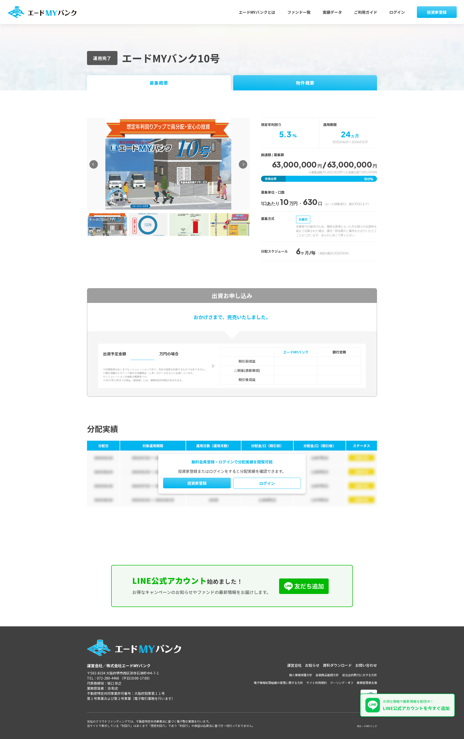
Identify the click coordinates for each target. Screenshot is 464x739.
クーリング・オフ (341, 682)
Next (243, 164)
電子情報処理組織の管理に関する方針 (278, 682)
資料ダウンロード (337, 665)
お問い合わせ (366, 665)
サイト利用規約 (316, 682)
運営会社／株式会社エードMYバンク (119, 665)
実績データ (332, 12)
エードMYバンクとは (257, 12)
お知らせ (312, 665)
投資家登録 (437, 12)
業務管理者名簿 (367, 682)
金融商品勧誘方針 (327, 675)
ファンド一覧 (299, 12)
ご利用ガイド (365, 12)
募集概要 (159, 83)
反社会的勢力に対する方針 (359, 675)
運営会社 (294, 665)
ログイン (397, 12)
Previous (93, 164)
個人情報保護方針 (300, 675)
